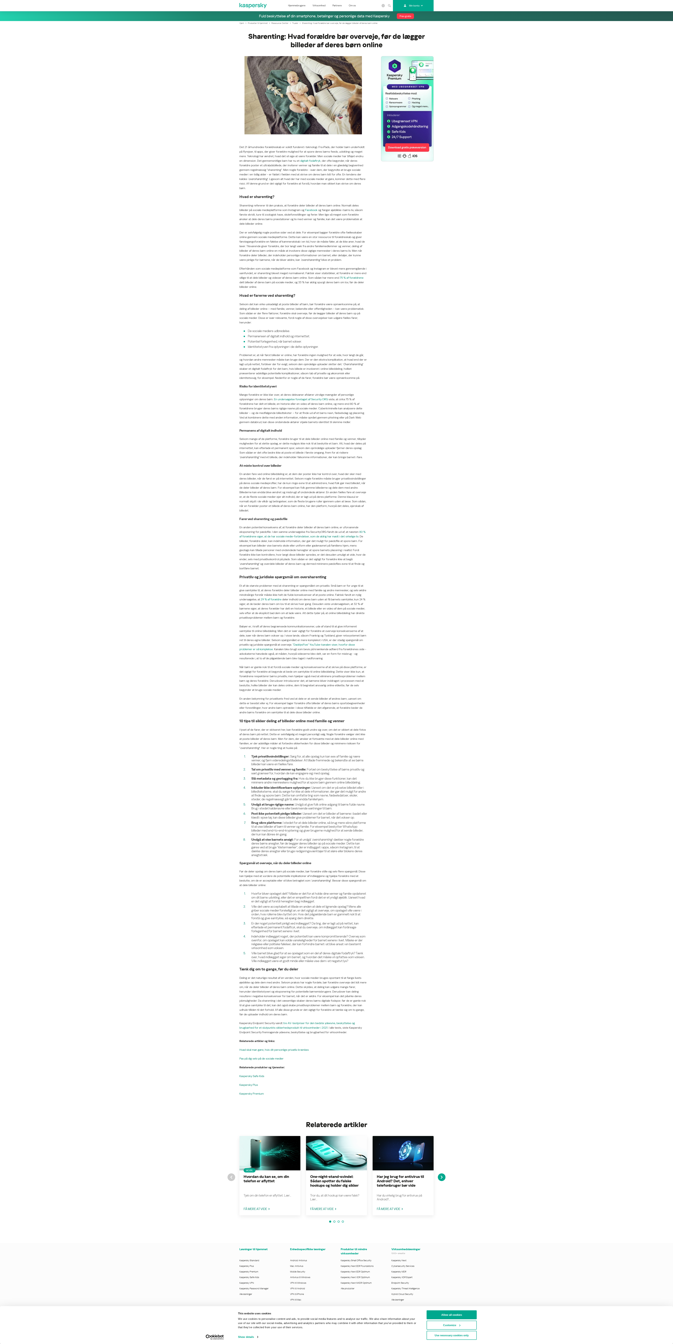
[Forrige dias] (231, 1177)
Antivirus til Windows (300, 1277)
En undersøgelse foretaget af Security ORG (301, 399)
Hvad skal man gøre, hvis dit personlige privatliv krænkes (274, 1049)
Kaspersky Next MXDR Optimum (356, 1283)
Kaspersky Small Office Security (356, 1260)
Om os (352, 5)
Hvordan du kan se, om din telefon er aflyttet (266, 1179)
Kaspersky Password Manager (253, 1288)
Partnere (337, 5)
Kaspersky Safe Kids (251, 1076)
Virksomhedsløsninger (405, 1249)
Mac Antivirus (296, 1266)
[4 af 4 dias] (343, 1221)
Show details (246, 1336)
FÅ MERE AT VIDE (255, 1209)
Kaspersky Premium (251, 1093)
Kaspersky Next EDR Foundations (357, 1266)
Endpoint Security (400, 1283)
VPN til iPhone (297, 1294)
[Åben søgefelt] (389, 5)
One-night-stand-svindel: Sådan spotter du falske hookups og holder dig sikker (334, 1181)
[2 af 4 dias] (334, 1221)
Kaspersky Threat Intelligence (405, 1288)
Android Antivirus (298, 1260)
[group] (270, 1175)
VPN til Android (297, 1288)
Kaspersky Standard (249, 1260)
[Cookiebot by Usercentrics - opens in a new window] (214, 1337)
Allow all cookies (451, 1314)
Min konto (414, 5)
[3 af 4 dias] (338, 1221)
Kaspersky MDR (398, 1271)
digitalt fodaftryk (310, 160)
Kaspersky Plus (248, 1085)
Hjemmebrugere (296, 5)
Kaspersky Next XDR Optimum (355, 1277)
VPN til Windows (298, 1283)
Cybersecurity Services (402, 1266)
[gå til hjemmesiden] (253, 5)
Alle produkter (347, 1288)
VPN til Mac (295, 1299)
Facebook (311, 210)
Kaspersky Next (398, 1260)
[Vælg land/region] (383, 5)
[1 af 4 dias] (330, 1221)
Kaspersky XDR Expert (402, 1277)
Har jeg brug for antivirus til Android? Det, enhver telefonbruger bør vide (400, 1181)
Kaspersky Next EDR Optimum (355, 1271)
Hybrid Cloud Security (402, 1294)
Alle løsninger (245, 1294)
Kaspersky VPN (246, 1283)
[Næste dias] (442, 1177)
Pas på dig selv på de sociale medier (261, 1058)
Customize (449, 1325)
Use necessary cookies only (452, 1335)
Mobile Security (297, 1271)
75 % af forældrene (351, 277)
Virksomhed (318, 5)
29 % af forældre (271, 599)
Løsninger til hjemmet (253, 1249)
